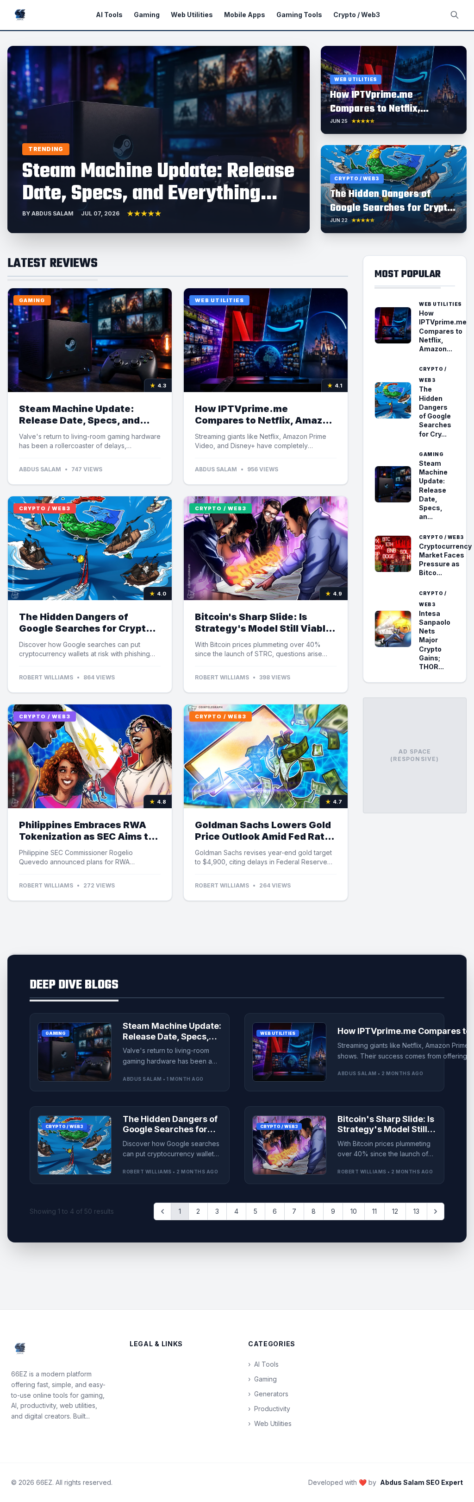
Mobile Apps (244, 15)
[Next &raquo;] (435, 1211)
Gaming (147, 15)
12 (395, 1211)
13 (416, 1211)
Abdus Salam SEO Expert (421, 1482)
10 (353, 1211)
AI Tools (109, 15)
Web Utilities (192, 15)
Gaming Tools (299, 15)
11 (374, 1211)
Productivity (269, 1409)
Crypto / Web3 (356, 15)
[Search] (454, 14)
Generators (268, 1394)
